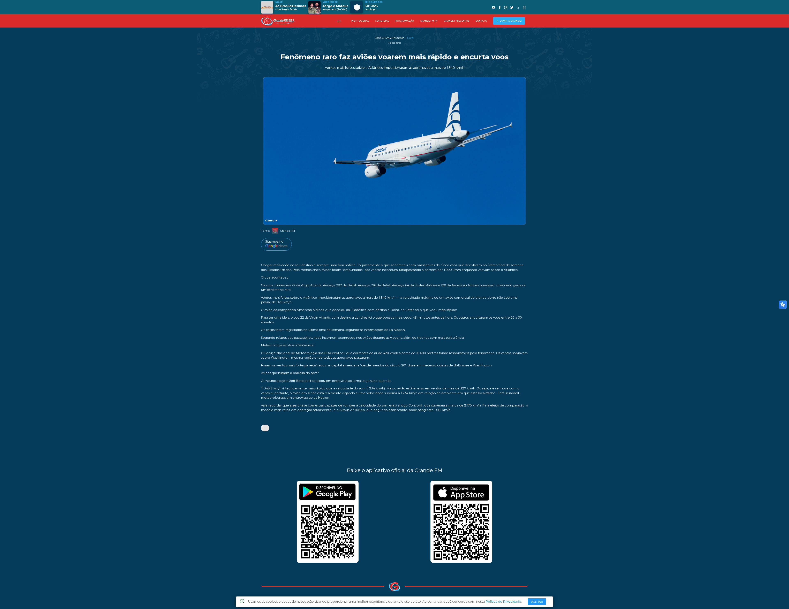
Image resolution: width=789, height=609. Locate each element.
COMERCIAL (382, 21)
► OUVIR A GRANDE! (509, 21)
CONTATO (481, 21)
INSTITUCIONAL (360, 21)
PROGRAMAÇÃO (404, 21)
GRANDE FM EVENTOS (456, 21)
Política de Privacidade (503, 601)
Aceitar (537, 601)
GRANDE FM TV (429, 21)
